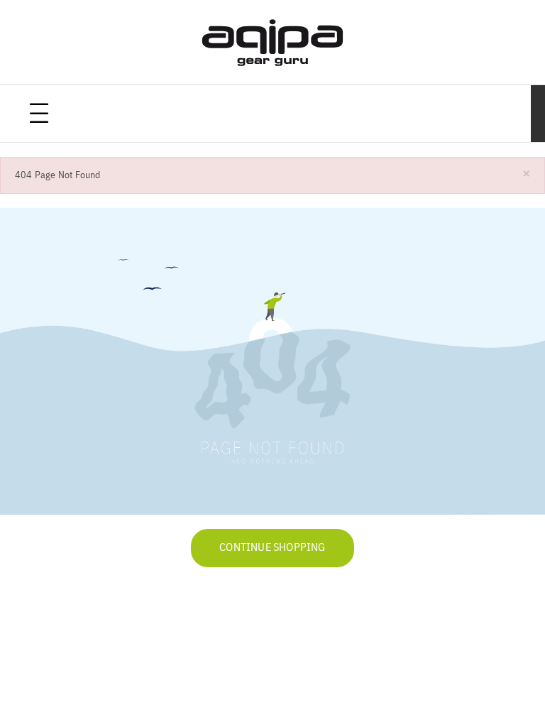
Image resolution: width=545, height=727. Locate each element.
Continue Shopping (272, 548)
